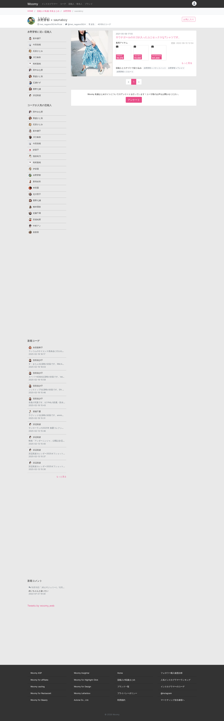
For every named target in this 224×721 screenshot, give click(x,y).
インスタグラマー (50, 4)
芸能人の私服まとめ (126, 680)
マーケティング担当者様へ (173, 700)
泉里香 (36, 232)
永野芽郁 (67, 11)
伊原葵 (36, 169)
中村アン (37, 226)
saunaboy (60, 20)
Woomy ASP (36, 673)
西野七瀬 (37, 89)
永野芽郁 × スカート (125, 71)
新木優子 (37, 38)
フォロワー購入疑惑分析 (172, 673)
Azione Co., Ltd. (81, 700)
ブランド (89, 4)
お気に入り (188, 19)
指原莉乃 (37, 156)
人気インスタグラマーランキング (175, 680)
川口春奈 (37, 57)
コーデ (63, 4)
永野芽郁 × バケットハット (155, 68)
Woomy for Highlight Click (86, 680)
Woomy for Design (82, 686)
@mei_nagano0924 (77, 24)
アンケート (134, 99)
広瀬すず (37, 82)
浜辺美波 (37, 95)
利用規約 (121, 700)
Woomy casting (37, 686)
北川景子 (37, 194)
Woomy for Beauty (39, 700)
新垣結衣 (37, 181)
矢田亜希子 (38, 347)
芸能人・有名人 (75, 4)
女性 (92, 24)
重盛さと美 (38, 76)
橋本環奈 (37, 207)
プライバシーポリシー (127, 693)
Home (120, 673)
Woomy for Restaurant (40, 693)
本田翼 (36, 188)
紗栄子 (36, 150)
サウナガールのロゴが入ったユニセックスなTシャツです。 (148, 37)
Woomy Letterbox (82, 693)
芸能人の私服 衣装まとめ (48, 11)
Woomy (32, 4)
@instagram (166, 693)
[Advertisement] (46, 286)
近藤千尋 (37, 213)
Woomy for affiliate (39, 680)
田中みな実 (38, 70)
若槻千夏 (37, 411)
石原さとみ (38, 51)
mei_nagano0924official (51, 24)
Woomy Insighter (81, 673)
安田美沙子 (38, 360)
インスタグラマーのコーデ (173, 686)
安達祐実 (37, 219)
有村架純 (37, 64)
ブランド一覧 (123, 686)
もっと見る (186, 63)
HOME (30, 11)
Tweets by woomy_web (40, 605)
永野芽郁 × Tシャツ (176, 68)
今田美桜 (37, 44)
